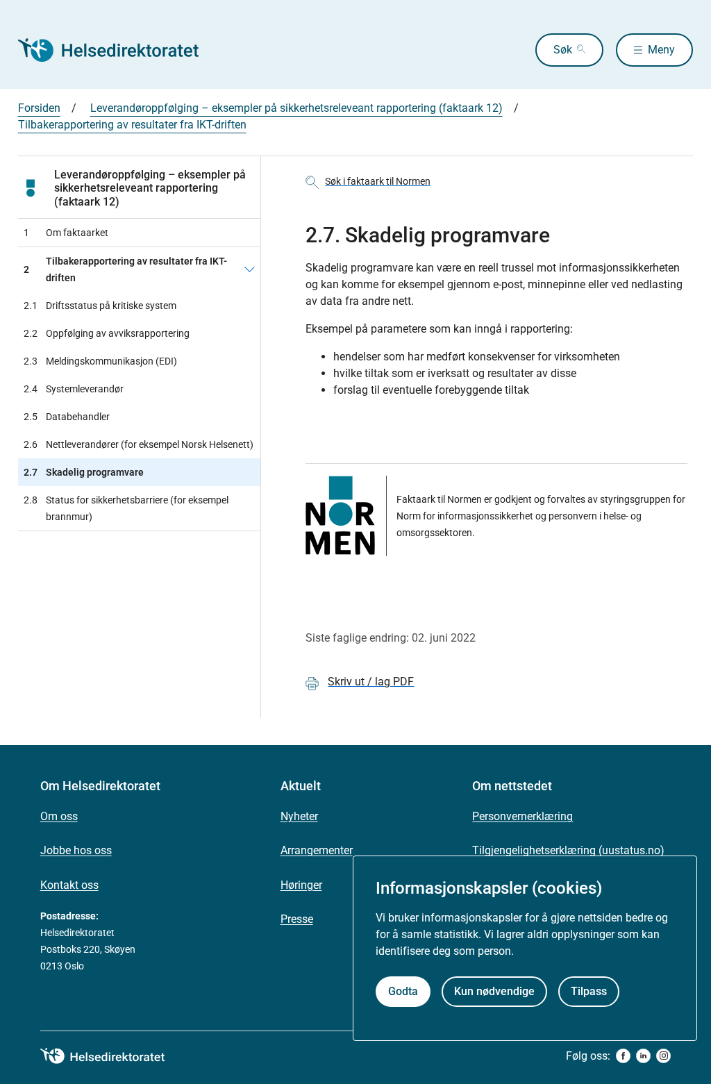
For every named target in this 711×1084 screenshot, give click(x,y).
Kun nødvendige (494, 991)
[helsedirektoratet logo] (112, 1056)
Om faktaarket (66, 232)
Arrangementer (317, 850)
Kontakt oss (69, 885)
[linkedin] (643, 1056)
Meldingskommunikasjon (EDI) (100, 361)
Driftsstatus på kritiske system (100, 305)
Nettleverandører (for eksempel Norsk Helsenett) (138, 444)
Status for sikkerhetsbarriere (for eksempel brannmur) (126, 508)
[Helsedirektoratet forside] (118, 50)
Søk (562, 49)
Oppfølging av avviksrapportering (107, 333)
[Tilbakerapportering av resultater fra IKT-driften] (249, 269)
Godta (403, 991)
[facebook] (623, 1056)
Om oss (59, 816)
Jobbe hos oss (76, 850)
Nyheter (299, 816)
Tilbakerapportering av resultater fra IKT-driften (132, 124)
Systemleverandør (74, 388)
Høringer (301, 885)
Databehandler (67, 416)
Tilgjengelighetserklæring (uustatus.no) (568, 850)
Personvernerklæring (522, 816)
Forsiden (39, 108)
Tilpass (589, 991)
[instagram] (663, 1056)
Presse (297, 919)
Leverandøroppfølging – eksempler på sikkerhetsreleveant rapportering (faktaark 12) (296, 108)
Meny (661, 49)
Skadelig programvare (84, 472)
